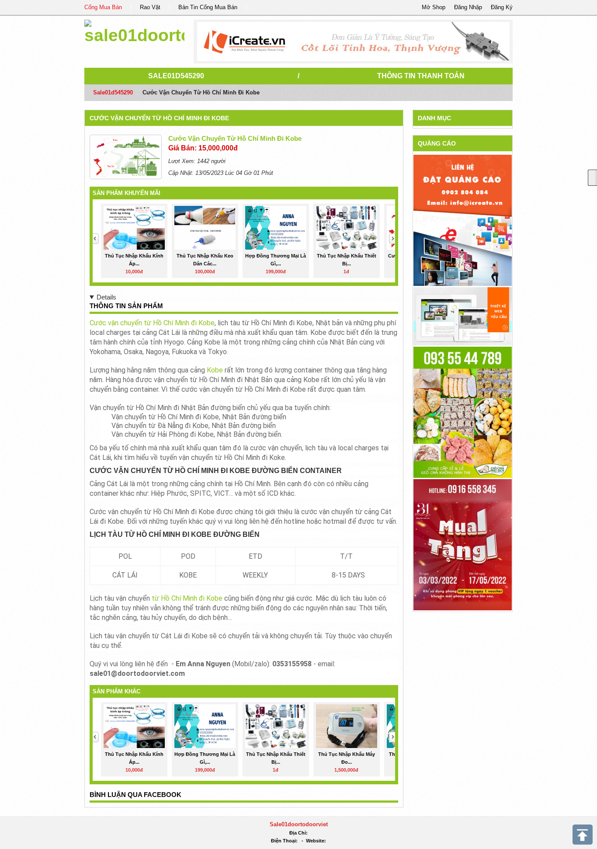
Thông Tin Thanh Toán (421, 76)
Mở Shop (433, 7)
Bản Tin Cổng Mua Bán (207, 7)
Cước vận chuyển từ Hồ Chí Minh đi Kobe (159, 118)
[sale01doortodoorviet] (134, 30)
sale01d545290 (176, 76)
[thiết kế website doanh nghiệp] (462, 316)
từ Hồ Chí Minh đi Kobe (187, 598)
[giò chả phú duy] (462, 411)
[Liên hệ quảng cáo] (462, 219)
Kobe (215, 370)
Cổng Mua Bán (103, 7)
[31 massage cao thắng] (462, 544)
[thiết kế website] (353, 41)
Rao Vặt (150, 7)
